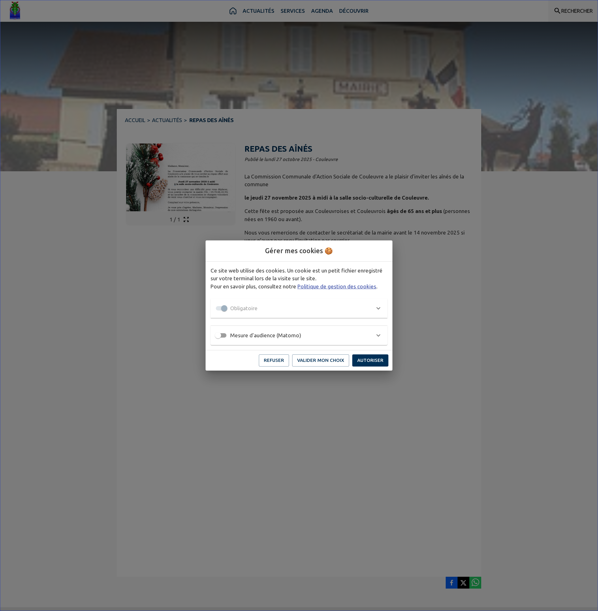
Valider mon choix (320, 360)
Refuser (274, 360)
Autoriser (370, 360)
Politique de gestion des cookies (336, 286)
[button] (299, 308)
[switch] (218, 335)
